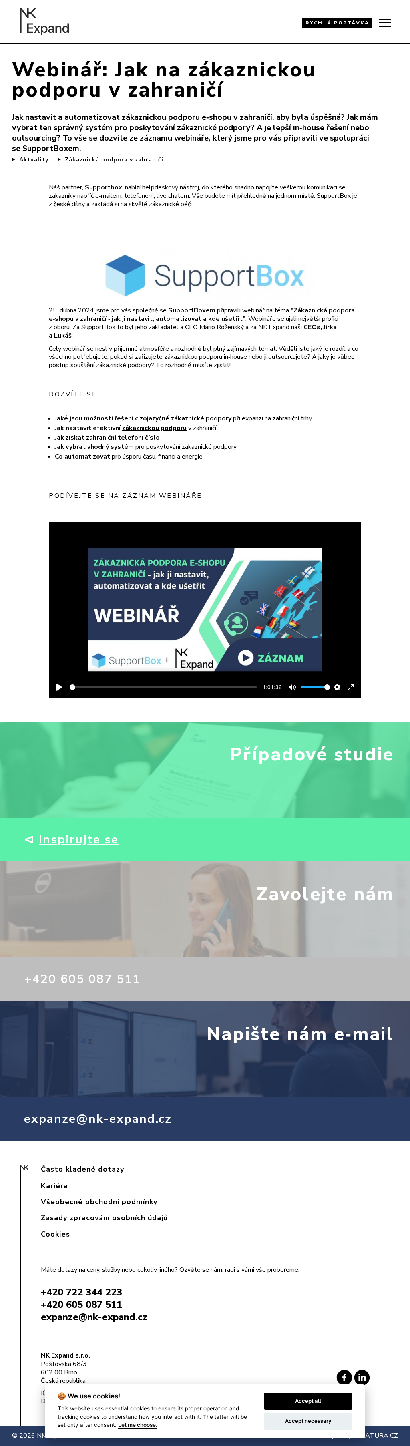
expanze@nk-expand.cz (98, 1119)
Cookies (55, 1234)
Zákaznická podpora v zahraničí (114, 159)
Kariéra (54, 1186)
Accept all (308, 1401)
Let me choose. (137, 1425)
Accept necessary (308, 1421)
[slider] (163, 687)
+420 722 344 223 (81, 1292)
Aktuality (33, 159)
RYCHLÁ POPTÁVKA (337, 23)
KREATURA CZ (375, 1435)
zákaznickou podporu (154, 428)
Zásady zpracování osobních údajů (104, 1218)
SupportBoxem (50, 148)
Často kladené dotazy (82, 1169)
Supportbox (103, 187)
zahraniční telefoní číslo (123, 437)
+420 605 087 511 (82, 979)
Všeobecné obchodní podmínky (99, 1202)
